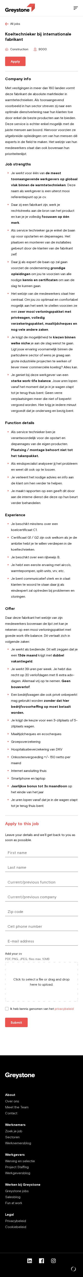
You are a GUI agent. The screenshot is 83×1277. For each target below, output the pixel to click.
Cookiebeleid (15, 1227)
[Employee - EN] (20, 8)
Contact (11, 1113)
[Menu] (76, 8)
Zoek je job (13, 1131)
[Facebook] (41, 1260)
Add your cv (13, 953)
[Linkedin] (29, 1260)
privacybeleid (64, 1008)
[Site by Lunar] (73, 1269)
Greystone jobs (17, 1191)
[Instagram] (53, 1260)
